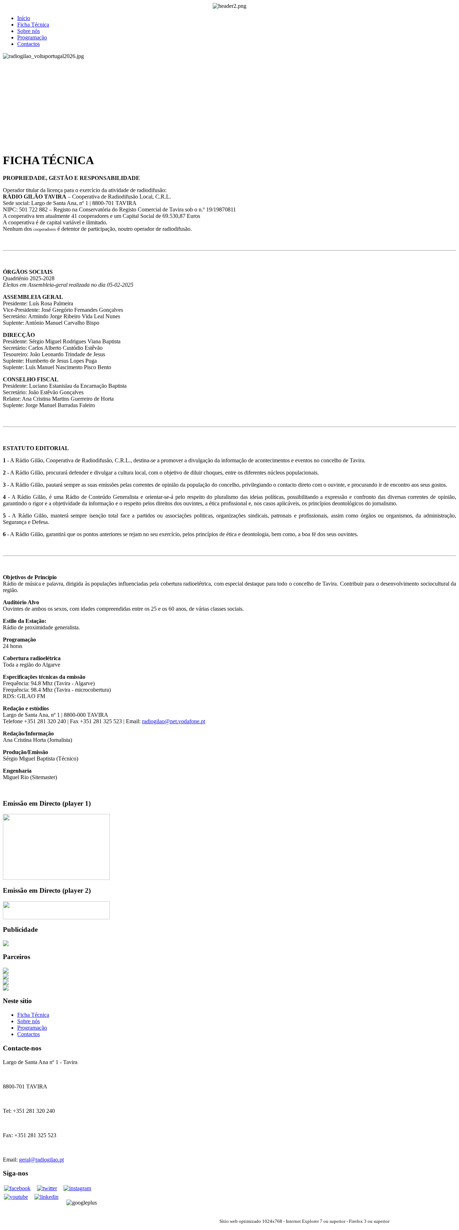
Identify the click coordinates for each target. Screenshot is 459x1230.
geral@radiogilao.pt (41, 1160)
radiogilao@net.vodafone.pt (173, 721)
